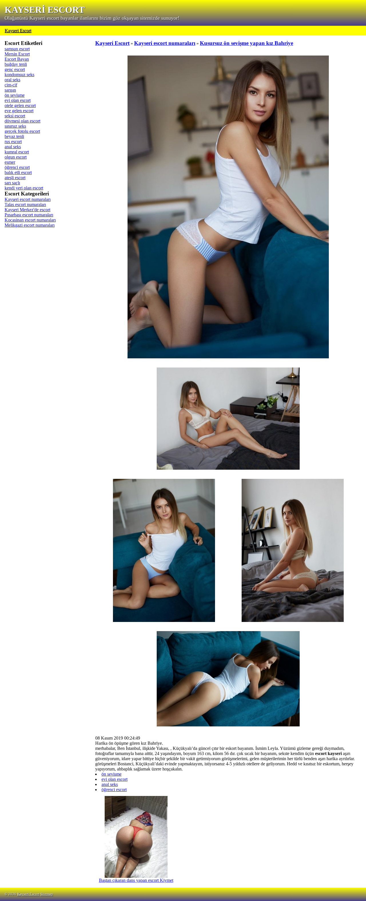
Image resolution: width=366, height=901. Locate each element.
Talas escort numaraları (25, 204)
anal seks (13, 146)
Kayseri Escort (18, 30)
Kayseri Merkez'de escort (27, 209)
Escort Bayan (17, 59)
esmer (10, 162)
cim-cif (11, 84)
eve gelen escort (19, 110)
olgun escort (16, 157)
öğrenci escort (17, 167)
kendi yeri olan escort (24, 187)
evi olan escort (18, 100)
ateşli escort (15, 177)
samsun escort (17, 48)
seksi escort (15, 115)
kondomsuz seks (19, 74)
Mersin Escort (17, 54)
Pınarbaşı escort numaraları (29, 214)
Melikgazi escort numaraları (30, 225)
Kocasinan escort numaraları (30, 220)
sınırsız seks (15, 126)
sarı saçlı (12, 182)
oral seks (12, 79)
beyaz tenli (14, 136)
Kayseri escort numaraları (28, 199)
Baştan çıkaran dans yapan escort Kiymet (136, 880)
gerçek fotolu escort (22, 131)
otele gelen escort (20, 105)
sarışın (10, 90)
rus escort (13, 141)
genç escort (15, 69)
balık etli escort (18, 172)
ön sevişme (15, 95)
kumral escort (17, 151)
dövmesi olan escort (22, 120)
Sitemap (46, 894)
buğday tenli (16, 64)
